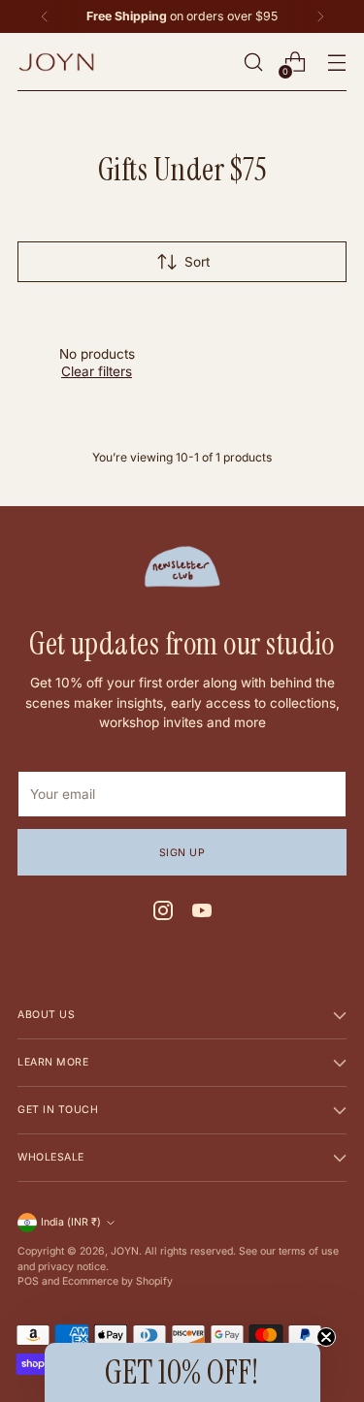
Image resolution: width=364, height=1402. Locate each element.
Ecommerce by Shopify (117, 1281)
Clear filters (96, 371)
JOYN (125, 1251)
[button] (182, 1372)
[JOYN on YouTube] (202, 913)
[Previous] (44, 16)
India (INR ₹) (71, 1222)
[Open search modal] (253, 62)
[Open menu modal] (336, 62)
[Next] (320, 16)
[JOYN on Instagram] (163, 913)
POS (28, 1281)
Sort (197, 262)
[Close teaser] (326, 1337)
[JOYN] (56, 62)
